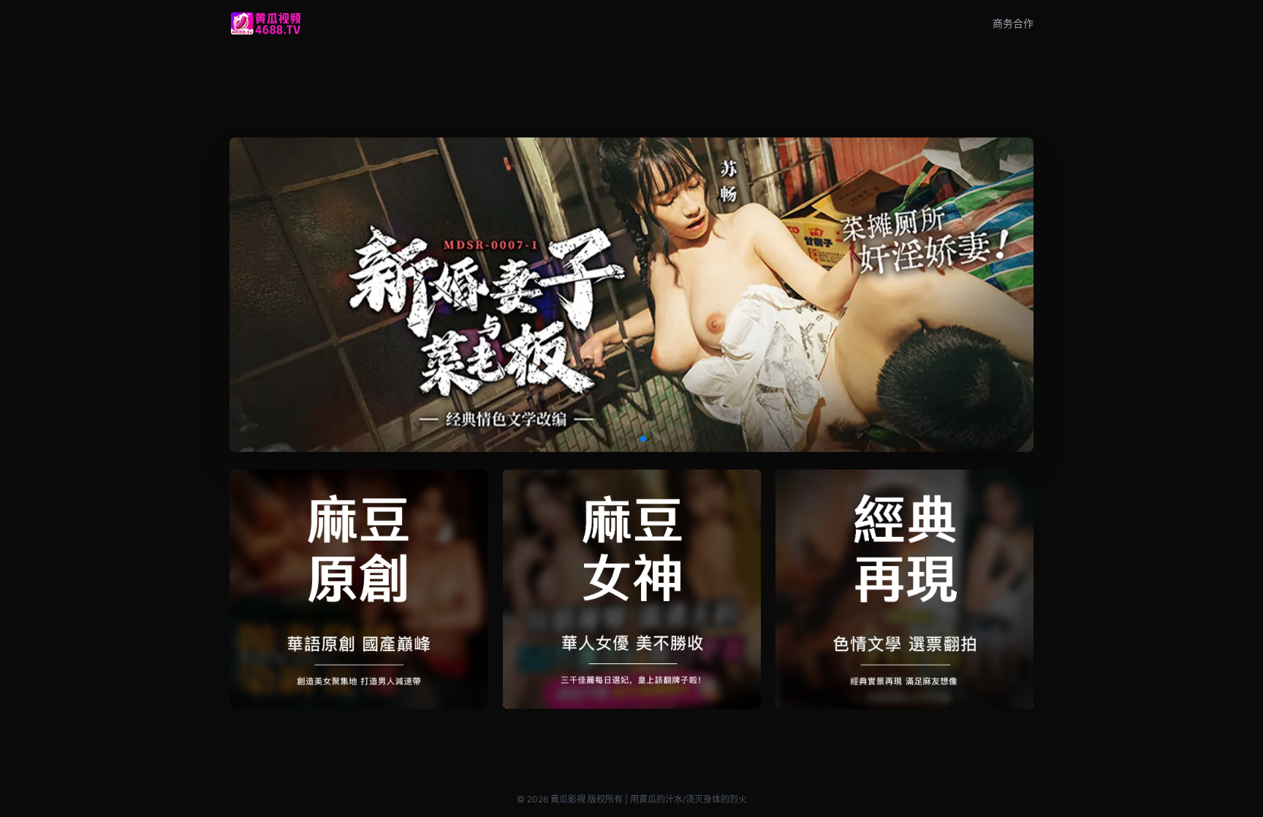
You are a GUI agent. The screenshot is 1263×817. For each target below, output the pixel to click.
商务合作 (1013, 23)
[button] (620, 439)
